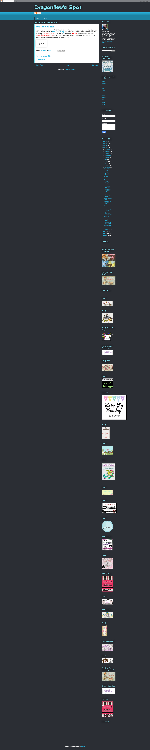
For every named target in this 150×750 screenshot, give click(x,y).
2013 (105, 145)
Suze (103, 104)
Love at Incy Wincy (107, 209)
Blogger (83, 746)
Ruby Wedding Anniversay (107, 213)
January (107, 229)
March (107, 165)
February (107, 167)
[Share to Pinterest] (64, 51)
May (106, 161)
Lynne (103, 95)
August (107, 157)
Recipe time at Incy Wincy (107, 202)
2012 (105, 147)
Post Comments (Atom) (70, 70)
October (107, 153)
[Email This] (58, 51)
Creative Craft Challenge (58, 32)
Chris (103, 81)
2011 (105, 231)
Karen (103, 90)
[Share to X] (61, 51)
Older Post (95, 65)
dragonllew (106, 29)
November (108, 151)
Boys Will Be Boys (107, 169)
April (106, 163)
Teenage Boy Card (107, 226)
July (106, 159)
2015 (105, 141)
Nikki (103, 99)
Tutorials (44, 18)
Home (37, 18)
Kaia (103, 88)
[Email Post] (55, 51)
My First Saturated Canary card (107, 218)
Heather (104, 83)
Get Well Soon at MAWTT (107, 186)
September (108, 155)
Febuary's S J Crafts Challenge (107, 190)
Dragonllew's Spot (58, 7)
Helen (103, 86)
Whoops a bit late (108, 199)
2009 (105, 235)
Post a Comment (41, 59)
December (108, 149)
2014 (105, 143)
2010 (105, 233)
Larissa (104, 92)
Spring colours (107, 177)
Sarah (103, 102)
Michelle (104, 97)
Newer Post (39, 65)
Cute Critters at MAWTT (108, 206)
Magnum (106, 179)
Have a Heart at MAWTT (107, 223)
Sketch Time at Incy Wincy (107, 173)
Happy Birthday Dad (107, 195)
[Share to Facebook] (63, 51)
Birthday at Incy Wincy (107, 182)
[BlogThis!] (60, 51)
